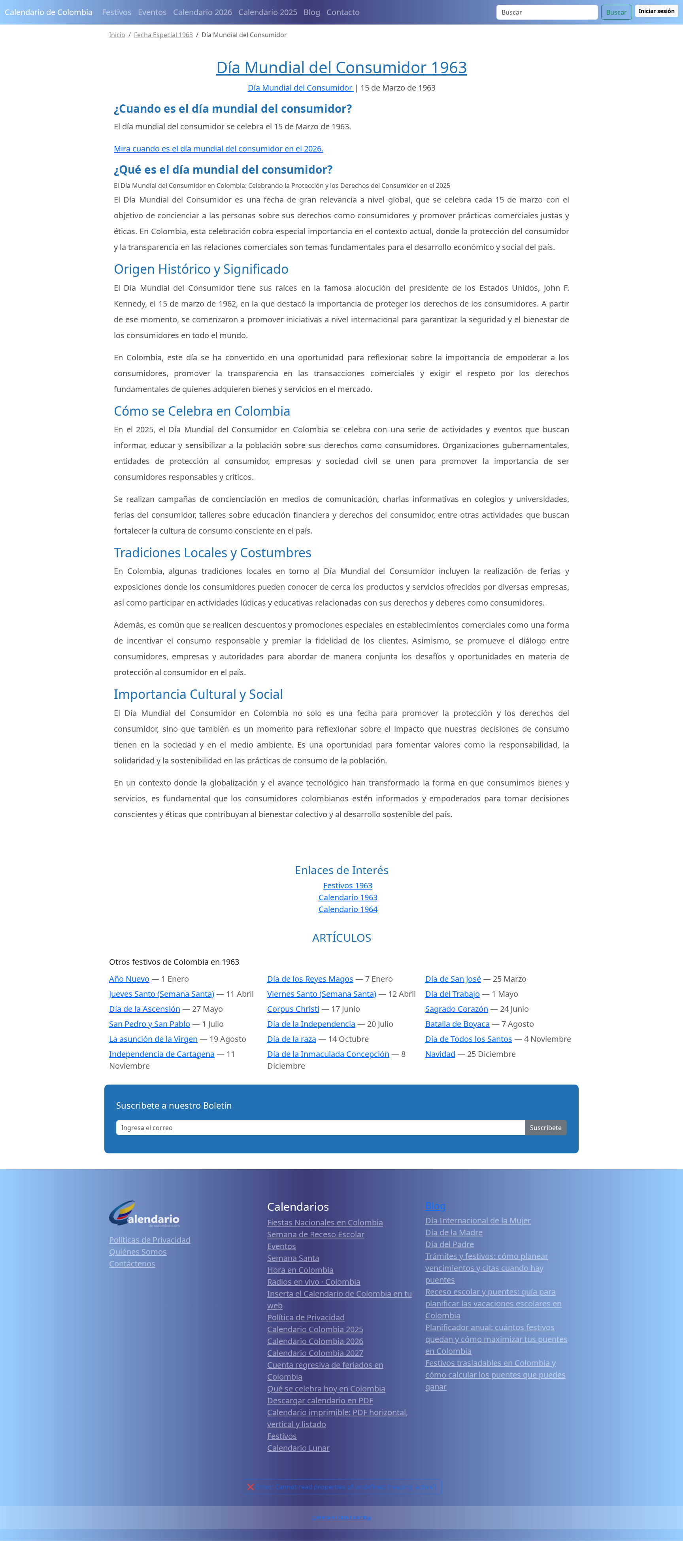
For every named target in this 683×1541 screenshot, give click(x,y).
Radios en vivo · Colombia (313, 1281)
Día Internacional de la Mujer (478, 1220)
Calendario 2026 (202, 12)
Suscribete (546, 1127)
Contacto (343, 12)
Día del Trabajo (452, 993)
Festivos (117, 12)
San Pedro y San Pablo (149, 1023)
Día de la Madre (454, 1232)
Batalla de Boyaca (457, 1023)
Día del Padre (449, 1244)
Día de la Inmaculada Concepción (328, 1054)
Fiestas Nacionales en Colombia (325, 1222)
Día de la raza (291, 1039)
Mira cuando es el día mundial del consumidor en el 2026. (218, 148)
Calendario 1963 (348, 897)
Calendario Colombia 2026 (315, 1341)
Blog (312, 12)
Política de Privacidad (306, 1317)
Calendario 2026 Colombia (341, 1517)
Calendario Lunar (298, 1448)
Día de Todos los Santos (468, 1039)
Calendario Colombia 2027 (315, 1353)
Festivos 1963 (347, 885)
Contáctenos (132, 1263)
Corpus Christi (293, 1008)
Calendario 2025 (267, 12)
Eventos (152, 12)
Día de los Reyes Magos (310, 978)
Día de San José (453, 978)
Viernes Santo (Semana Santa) (321, 993)
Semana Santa (293, 1258)
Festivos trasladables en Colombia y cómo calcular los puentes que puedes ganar (495, 1374)
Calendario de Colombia (48, 12)
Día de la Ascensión (144, 1008)
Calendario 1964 (348, 909)
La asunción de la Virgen (153, 1039)
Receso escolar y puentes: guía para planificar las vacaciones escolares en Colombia (493, 1303)
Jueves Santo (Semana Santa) (161, 993)
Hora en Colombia (300, 1270)
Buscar (616, 12)
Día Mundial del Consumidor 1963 (341, 67)
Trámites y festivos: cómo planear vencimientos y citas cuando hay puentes (486, 1268)
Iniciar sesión (657, 11)
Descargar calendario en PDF (320, 1400)
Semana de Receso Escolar (315, 1234)
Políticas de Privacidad (150, 1239)
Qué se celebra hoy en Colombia (326, 1388)
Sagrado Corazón (456, 1008)
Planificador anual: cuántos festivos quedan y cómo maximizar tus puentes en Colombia (496, 1339)
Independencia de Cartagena (162, 1054)
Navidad (440, 1054)
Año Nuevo (129, 978)
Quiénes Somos (138, 1251)
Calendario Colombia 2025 (315, 1329)
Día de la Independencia (311, 1023)
